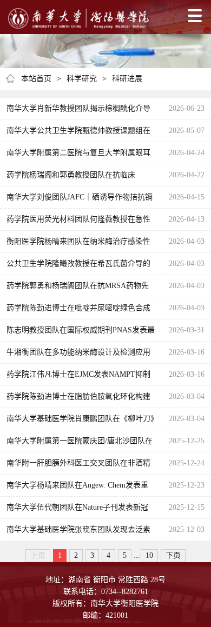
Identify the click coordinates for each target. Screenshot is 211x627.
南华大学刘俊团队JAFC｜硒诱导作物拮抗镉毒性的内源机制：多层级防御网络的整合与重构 (79, 200)
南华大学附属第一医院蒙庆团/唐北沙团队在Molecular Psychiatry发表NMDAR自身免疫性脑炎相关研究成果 (79, 444)
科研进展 (127, 79)
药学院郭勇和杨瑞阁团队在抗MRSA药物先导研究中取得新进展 (77, 289)
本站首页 (36, 79)
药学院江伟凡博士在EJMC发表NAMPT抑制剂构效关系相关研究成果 (78, 377)
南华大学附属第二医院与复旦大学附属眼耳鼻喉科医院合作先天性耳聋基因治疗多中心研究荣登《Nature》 (78, 156)
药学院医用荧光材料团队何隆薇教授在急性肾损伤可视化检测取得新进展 (78, 222)
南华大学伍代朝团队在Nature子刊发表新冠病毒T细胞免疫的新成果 (77, 510)
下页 (173, 555)
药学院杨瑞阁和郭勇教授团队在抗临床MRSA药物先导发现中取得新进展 (70, 178)
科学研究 (82, 79)
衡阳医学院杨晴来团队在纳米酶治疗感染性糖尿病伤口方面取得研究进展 (78, 244)
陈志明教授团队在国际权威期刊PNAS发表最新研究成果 (80, 333)
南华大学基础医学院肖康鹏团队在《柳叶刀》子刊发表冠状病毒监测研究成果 (80, 422)
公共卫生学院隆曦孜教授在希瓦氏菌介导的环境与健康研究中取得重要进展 (78, 267)
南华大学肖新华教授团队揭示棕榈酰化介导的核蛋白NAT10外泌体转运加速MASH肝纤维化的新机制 (78, 111)
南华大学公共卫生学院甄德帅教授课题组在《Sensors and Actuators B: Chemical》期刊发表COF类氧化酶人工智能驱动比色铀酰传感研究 (78, 134)
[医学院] (78, 18)
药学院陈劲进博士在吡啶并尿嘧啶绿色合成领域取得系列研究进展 (78, 311)
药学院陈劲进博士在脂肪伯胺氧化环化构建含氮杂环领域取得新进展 (78, 400)
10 (149, 555)
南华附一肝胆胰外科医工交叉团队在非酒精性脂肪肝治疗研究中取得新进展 (78, 466)
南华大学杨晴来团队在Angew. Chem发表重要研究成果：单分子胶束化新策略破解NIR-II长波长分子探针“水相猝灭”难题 (78, 488)
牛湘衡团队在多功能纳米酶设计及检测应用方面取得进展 (78, 355)
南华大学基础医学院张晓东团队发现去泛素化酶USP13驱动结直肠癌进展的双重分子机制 (78, 533)
